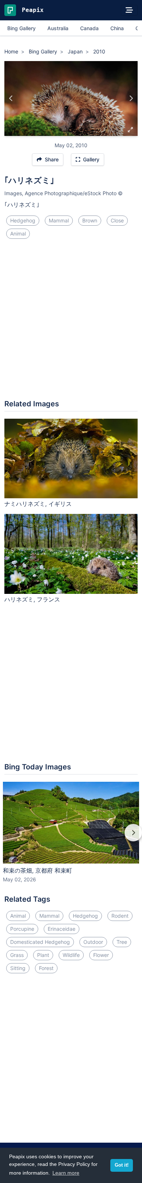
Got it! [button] (122, 1165)
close (117, 220)
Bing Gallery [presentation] (21, 28)
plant (43, 955)
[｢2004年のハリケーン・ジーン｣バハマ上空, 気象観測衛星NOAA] (11, 98)
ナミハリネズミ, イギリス (38, 503)
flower (101, 955)
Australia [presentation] (57, 28)
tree (122, 942)
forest (46, 968)
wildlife (71, 955)
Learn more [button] (65, 1173)
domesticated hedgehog (40, 942)
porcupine (22, 929)
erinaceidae (61, 929)
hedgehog (22, 220)
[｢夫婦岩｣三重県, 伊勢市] (131, 98)
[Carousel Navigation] (71, 837)
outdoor (93, 942)
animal (18, 233)
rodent (120, 916)
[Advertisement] (71, 322)
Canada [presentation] (89, 28)
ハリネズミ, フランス (32, 599)
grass (17, 955)
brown (89, 220)
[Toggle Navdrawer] (129, 10)
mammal (59, 220)
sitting (17, 968)
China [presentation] (117, 28)
